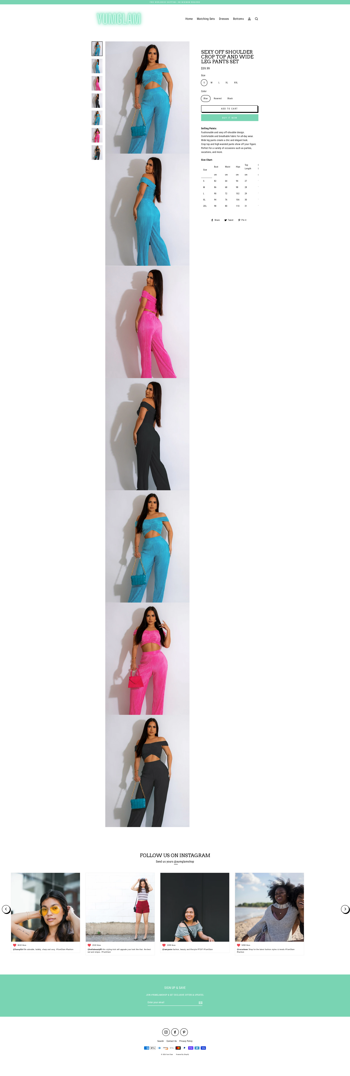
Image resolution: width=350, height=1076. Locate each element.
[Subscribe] (200, 1002)
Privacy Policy (185, 1041)
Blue (206, 98)
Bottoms (238, 18)
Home (189, 18)
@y (176, 861)
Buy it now (229, 118)
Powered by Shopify (182, 1054)
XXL (236, 82)
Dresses (224, 18)
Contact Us (172, 1041)
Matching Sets (206, 18)
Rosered (217, 98)
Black (230, 98)
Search (160, 1041)
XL (227, 82)
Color (203, 91)
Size (203, 75)
